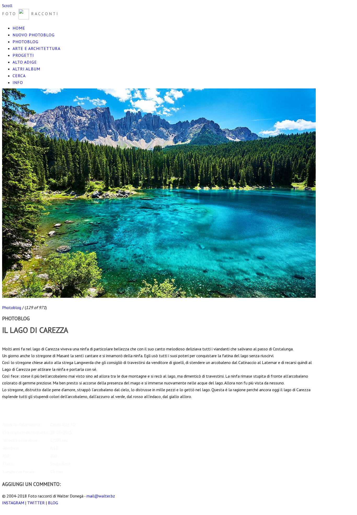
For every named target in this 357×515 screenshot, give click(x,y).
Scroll (7, 5)
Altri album (26, 68)
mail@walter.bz (101, 496)
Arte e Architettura (36, 48)
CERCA (19, 75)
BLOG (53, 502)
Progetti (23, 55)
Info (18, 82)
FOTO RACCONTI (30, 13)
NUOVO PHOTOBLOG (34, 34)
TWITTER (36, 502)
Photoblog (25, 41)
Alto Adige (25, 62)
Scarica (8, 342)
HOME (19, 28)
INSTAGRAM (13, 502)
